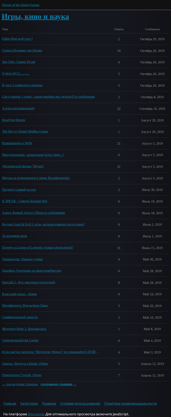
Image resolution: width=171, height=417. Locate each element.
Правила (49, 403)
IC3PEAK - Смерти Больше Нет (24, 201)
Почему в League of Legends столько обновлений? (37, 247)
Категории (29, 403)
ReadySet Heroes (13, 120)
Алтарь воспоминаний (18, 108)
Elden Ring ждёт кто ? (17, 38)
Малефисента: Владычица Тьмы (25, 305)
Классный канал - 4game (19, 294)
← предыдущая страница (20, 384)
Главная (9, 403)
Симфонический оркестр (20, 317)
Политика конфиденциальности (130, 403)
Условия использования (80, 403)
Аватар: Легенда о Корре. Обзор (25, 363)
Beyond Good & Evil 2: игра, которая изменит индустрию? (43, 224)
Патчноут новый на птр (19, 189)
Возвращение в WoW (17, 143)
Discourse (36, 414)
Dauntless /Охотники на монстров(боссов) (31, 270)
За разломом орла (14, 236)
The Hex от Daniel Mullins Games (25, 131)
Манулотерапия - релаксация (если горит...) (33, 155)
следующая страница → (58, 384)
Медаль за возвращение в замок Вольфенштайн (36, 178)
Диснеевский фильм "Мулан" (23, 166)
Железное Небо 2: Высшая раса (24, 329)
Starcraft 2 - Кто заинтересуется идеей (28, 282)
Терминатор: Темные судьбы (22, 259)
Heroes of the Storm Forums (20, 5)
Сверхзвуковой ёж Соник (20, 340)
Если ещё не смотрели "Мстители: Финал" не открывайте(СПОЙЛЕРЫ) (50, 352)
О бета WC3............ (15, 73)
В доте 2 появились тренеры (22, 85)
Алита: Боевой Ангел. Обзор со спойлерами (33, 212)
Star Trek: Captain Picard (18, 62)
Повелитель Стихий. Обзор (21, 375)
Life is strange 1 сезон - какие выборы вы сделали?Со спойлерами (48, 96)
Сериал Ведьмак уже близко (22, 50)
